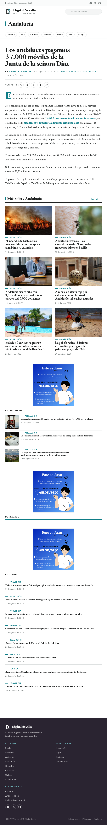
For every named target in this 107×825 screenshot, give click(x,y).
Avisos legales (12, 796)
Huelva (60, 34)
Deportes (9, 766)
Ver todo (95, 199)
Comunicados (62, 761)
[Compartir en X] (27, 85)
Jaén (70, 34)
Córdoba (34, 34)
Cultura (8, 775)
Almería (11, 34)
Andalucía (20, 24)
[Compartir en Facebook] (33, 85)
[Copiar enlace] (46, 85)
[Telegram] (91, 3)
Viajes (58, 752)
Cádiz (22, 34)
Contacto (9, 791)
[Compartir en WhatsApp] (21, 85)
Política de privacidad (15, 800)
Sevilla (8, 748)
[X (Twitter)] (95, 3)
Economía (10, 761)
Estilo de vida (11, 779)
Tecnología (61, 748)
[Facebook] (100, 3)
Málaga (81, 34)
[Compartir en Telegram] (40, 85)
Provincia (9, 752)
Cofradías (9, 770)
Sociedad (60, 757)
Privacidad (86, 819)
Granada (47, 34)
